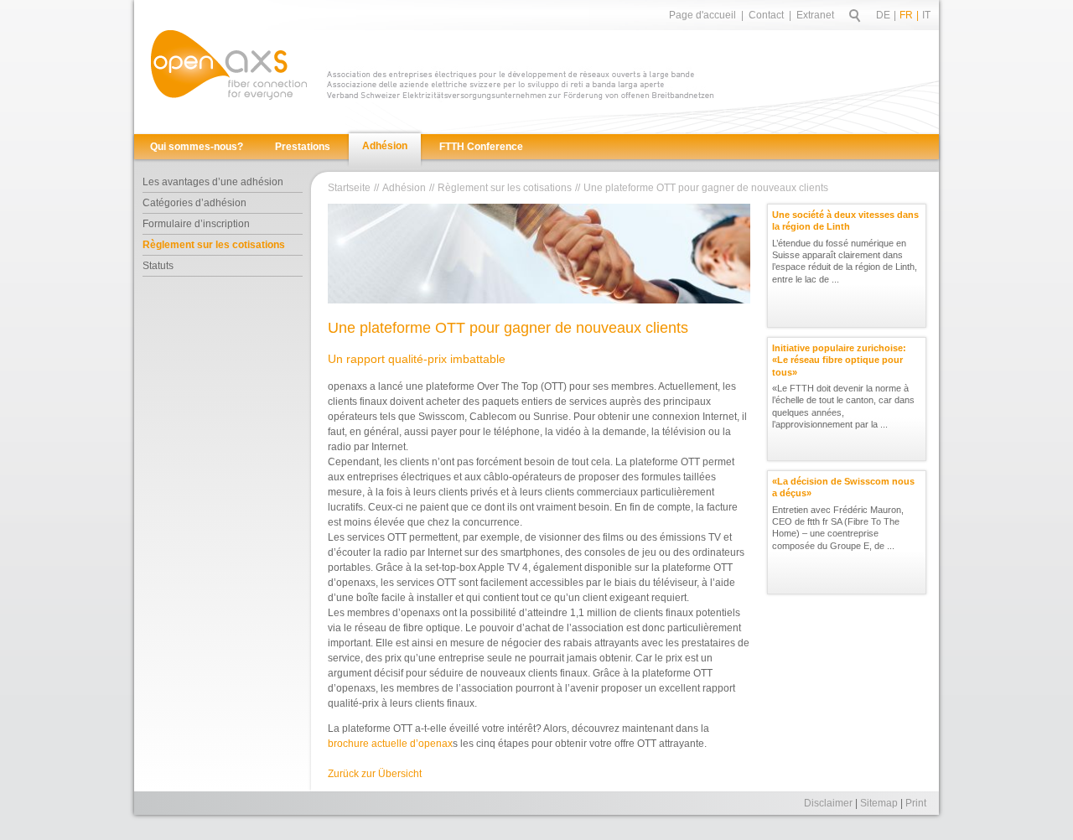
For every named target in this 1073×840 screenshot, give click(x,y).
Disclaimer (828, 803)
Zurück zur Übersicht (375, 774)
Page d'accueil (702, 15)
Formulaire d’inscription (196, 224)
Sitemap (879, 803)
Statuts (158, 266)
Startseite (349, 188)
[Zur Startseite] (229, 65)
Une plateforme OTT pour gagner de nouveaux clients (705, 188)
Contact (766, 15)
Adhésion (384, 146)
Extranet (815, 15)
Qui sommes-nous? (196, 147)
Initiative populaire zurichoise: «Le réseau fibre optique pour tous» (839, 360)
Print (915, 803)
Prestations (302, 147)
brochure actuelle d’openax (390, 743)
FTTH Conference (481, 147)
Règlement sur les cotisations (214, 245)
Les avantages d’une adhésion (213, 182)
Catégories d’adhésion (194, 203)
